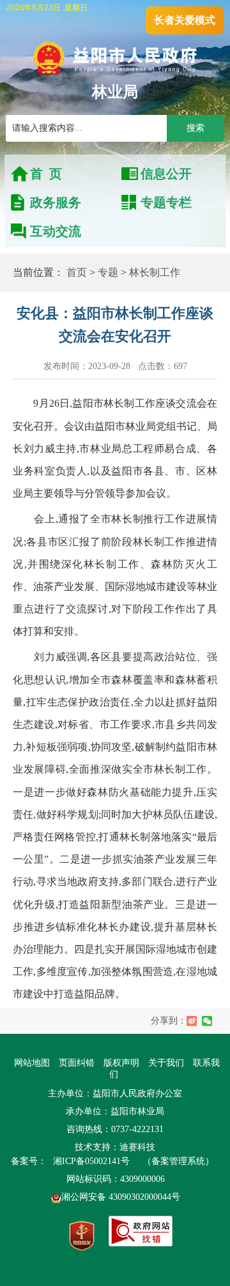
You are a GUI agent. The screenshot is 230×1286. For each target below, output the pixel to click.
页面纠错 (78, 1063)
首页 (76, 272)
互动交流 (55, 231)
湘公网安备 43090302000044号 (120, 1197)
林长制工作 (154, 272)
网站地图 (32, 1063)
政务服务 (55, 202)
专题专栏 (166, 202)
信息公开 (166, 174)
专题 (108, 272)
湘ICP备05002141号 (91, 1161)
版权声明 (121, 1063)
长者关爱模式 (184, 20)
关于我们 (166, 1063)
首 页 (46, 174)
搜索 (195, 128)
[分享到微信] (207, 1021)
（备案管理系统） (178, 1161)
